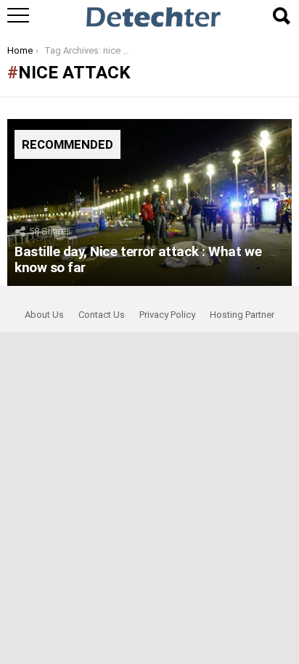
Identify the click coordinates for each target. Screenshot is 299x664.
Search (281, 16)
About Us (44, 314)
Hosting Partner (242, 314)
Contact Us (101, 314)
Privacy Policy (167, 314)
